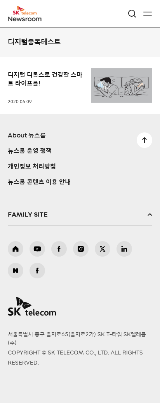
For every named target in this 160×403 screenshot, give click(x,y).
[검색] (132, 13)
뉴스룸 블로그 (15, 270)
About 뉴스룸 (27, 135)
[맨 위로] (144, 140)
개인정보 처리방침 (32, 166)
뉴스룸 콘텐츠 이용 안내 (39, 182)
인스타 (81, 249)
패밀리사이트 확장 (80, 215)
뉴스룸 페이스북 (37, 270)
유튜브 (37, 249)
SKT (27, 13)
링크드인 (124, 249)
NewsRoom (25, 18)
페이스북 (59, 249)
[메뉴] (147, 13)
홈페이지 (15, 249)
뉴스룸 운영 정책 (30, 151)
